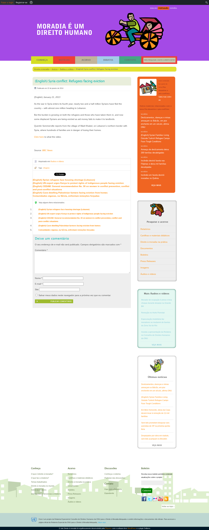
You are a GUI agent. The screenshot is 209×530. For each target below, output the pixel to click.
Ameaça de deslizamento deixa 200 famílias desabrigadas (155, 151)
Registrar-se (21, 2)
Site (37, 289)
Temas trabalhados (39, 482)
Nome (38, 278)
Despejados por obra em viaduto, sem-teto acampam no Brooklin (155, 437)
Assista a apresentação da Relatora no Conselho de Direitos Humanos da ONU (156, 335)
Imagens (144, 267)
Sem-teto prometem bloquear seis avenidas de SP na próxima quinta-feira (155, 426)
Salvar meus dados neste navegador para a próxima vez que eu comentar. (75, 295)
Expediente (109, 493)
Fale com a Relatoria (113, 489)
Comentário (41, 250)
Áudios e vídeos (57, 161)
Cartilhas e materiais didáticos (155, 235)
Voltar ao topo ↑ (168, 506)
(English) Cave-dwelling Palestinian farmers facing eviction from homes (70, 192)
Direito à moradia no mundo (42, 486)
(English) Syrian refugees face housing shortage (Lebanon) (64, 180)
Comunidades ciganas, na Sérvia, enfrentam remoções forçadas (66, 196)
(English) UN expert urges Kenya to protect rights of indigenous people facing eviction (78, 183)
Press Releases (148, 261)
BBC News (47, 150)
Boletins (144, 255)
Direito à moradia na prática (153, 242)
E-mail (38, 284)
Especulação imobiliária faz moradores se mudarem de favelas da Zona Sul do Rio (155, 322)
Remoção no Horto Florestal (153, 313)
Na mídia (144, 114)
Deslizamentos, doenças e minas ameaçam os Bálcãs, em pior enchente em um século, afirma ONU (155, 122)
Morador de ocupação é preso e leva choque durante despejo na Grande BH (156, 303)
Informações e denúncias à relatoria (46, 494)
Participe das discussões (114, 478)
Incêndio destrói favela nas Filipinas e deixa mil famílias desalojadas (153, 163)
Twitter (149, 498)
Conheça (42, 60)
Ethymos (108, 528)
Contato (130, 60)
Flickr (155, 498)
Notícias (64, 60)
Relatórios (145, 229)
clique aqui (102, 522)
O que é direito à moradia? (42, 474)
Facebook (144, 498)
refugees (46, 168)
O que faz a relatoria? (40, 478)
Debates (108, 60)
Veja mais (156, 185)
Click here (39, 137)
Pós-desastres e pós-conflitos (148, 87)
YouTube (160, 498)
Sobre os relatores (38, 490)
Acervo (86, 60)
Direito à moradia (64, 27)
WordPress (132, 528)
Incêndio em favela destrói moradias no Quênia (152, 176)
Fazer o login (7, 2)
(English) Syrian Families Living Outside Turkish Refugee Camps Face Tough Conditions (155, 138)
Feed (166, 498)
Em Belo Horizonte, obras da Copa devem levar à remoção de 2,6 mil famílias (155, 413)
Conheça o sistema (112, 474)
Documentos (146, 248)
